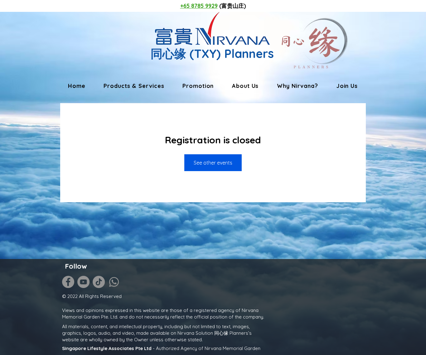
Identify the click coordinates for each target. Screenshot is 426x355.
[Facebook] (68, 282)
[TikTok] (99, 282)
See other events (213, 163)
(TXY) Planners (230, 53)
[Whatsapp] (114, 282)
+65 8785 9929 (199, 5)
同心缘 (168, 53)
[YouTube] (83, 282)
